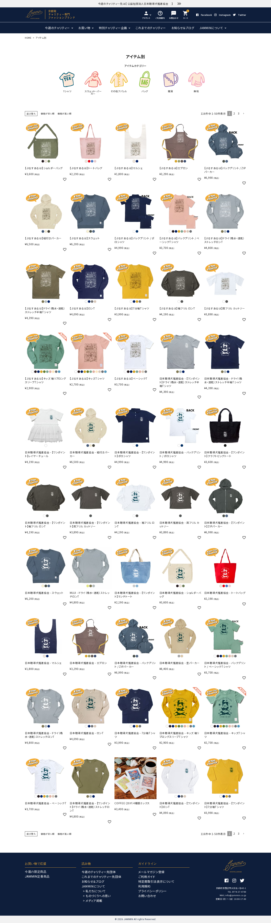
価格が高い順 (64, 113)
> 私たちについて (94, 891)
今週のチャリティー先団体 (99, 872)
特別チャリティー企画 (113, 28)
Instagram (225, 15)
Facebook (206, 15)
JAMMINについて (211, 28)
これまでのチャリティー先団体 (101, 876)
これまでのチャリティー (151, 28)
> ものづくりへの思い (97, 896)
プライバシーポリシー (152, 891)
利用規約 (144, 886)
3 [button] (238, 113)
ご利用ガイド (146, 876)
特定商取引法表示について (156, 881)
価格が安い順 (48, 113)
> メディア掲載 (93, 900)
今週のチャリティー (57, 28)
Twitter (242, 15)
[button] (243, 113)
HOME (28, 37)
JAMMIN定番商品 (37, 876)
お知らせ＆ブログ (182, 28)
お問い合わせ (147, 896)
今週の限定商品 (35, 871)
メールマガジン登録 (151, 872)
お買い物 (84, 28)
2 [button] (234, 113)
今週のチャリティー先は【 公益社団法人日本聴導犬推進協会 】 (135, 4)
